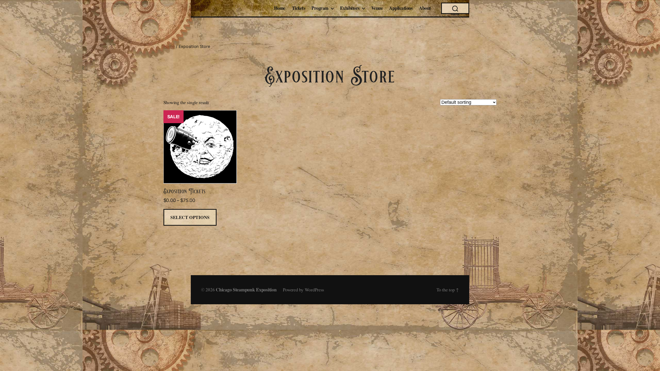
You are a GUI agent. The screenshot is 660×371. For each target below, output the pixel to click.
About (425, 8)
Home (279, 8)
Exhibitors (350, 8)
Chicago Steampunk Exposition (246, 289)
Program (319, 8)
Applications (400, 8)
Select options (190, 217)
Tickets (298, 8)
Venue (377, 8)
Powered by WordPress (303, 289)
